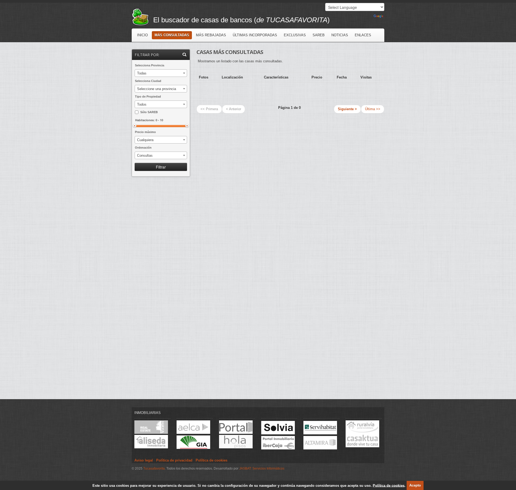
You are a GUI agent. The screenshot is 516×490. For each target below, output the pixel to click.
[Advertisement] (161, 267)
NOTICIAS (339, 35)
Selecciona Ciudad (148, 81)
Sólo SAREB (149, 112)
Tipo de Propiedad (148, 96)
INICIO (142, 35)
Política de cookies (388, 485)
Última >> (372, 109)
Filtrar (161, 167)
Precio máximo (145, 132)
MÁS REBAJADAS (211, 35)
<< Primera (209, 109)
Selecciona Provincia (149, 65)
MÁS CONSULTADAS (172, 35)
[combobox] (161, 73)
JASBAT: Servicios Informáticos (261, 468)
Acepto (415, 485)
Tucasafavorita (154, 468)
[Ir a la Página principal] (142, 16)
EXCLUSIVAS (295, 35)
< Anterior (233, 109)
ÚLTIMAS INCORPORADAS (255, 35)
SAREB (319, 35)
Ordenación (143, 147)
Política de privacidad (174, 460)
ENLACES (363, 35)
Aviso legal (143, 460)
